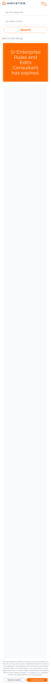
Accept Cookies (37, 680)
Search (25, 29)
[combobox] (25, 12)
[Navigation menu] (44, 4)
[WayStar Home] (13, 3)
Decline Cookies (14, 680)
